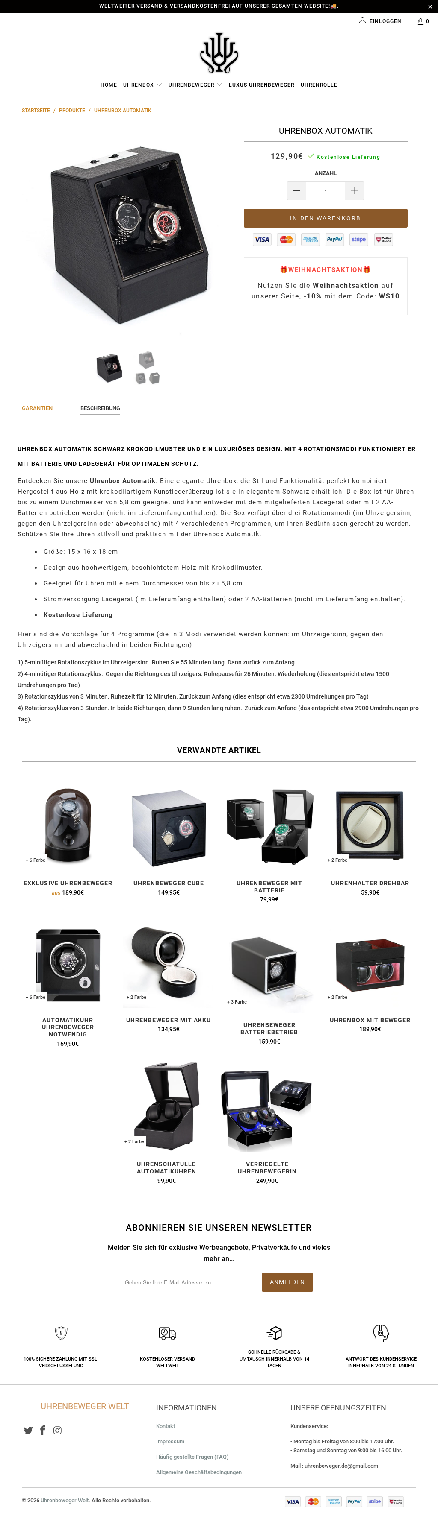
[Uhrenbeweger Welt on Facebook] (43, 1431)
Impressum (170, 1441)
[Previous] (33, 231)
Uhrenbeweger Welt (65, 1500)
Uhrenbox (139, 85)
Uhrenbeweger (192, 85)
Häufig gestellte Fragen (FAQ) (192, 1457)
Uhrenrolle (319, 85)
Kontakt (165, 1426)
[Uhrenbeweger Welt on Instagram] (58, 1431)
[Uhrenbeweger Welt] (219, 52)
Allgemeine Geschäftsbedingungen (199, 1472)
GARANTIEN (37, 408)
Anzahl (326, 173)
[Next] (224, 231)
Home (109, 85)
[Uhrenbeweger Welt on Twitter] (28, 1431)
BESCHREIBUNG (100, 408)
